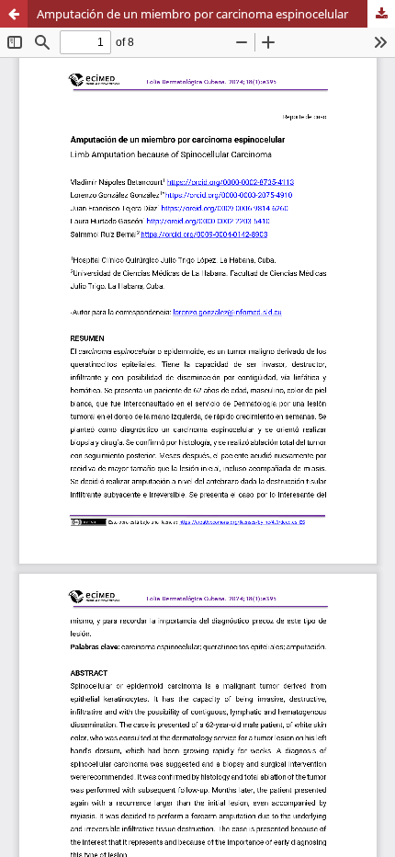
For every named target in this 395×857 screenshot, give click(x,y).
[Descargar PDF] (381, 14)
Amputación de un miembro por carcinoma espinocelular (192, 14)
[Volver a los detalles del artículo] (14, 14)
